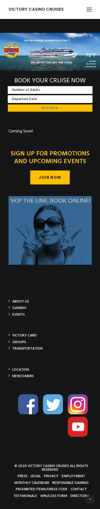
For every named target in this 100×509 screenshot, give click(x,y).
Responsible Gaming (70, 482)
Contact (79, 489)
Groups (19, 342)
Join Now (50, 177)
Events (18, 314)
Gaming (19, 307)
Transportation (27, 348)
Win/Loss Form (53, 495)
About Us (20, 301)
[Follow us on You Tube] (80, 436)
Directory (79, 495)
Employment (73, 476)
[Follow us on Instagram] (80, 413)
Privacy (51, 476)
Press (22, 476)
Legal (36, 476)
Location (20, 369)
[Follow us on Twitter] (55, 413)
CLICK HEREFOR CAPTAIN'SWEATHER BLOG (90, 64)
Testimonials (25, 495)
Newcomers (23, 376)
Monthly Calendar (31, 482)
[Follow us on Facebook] (30, 413)
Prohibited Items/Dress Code (41, 489)
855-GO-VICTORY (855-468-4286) (51, 63)
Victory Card (24, 335)
